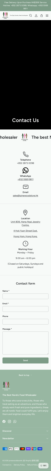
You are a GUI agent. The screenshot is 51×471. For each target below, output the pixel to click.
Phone (5, 316)
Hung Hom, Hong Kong (25, 236)
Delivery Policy (19, 465)
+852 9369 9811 (25, 179)
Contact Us (6, 465)
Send (25, 360)
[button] (41, 15)
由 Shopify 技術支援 (31, 461)
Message (6, 329)
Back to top (24, 375)
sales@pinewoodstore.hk (25, 195)
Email (4, 303)
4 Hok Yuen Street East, (25, 230)
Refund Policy (32, 465)
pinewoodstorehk (15, 461)
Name (5, 291)
